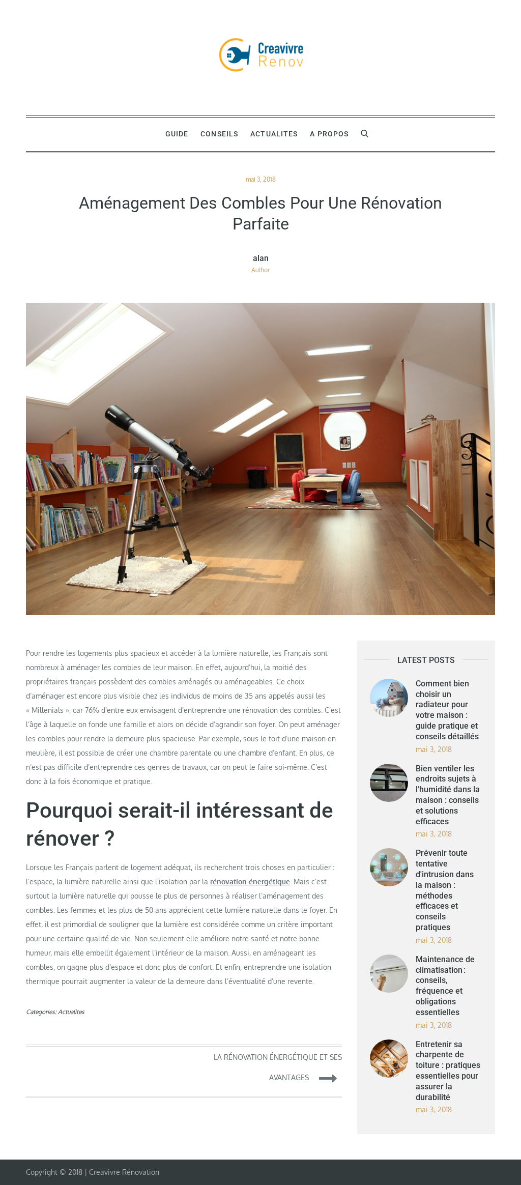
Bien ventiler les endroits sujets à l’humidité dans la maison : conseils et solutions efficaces (448, 795)
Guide (177, 134)
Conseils (219, 134)
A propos (329, 134)
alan (261, 258)
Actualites (274, 134)
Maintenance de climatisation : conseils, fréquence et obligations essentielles (445, 986)
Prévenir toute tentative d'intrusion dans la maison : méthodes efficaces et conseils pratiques (445, 890)
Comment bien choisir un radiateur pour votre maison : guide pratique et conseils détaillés (447, 710)
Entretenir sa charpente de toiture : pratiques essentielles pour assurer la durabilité (448, 1070)
